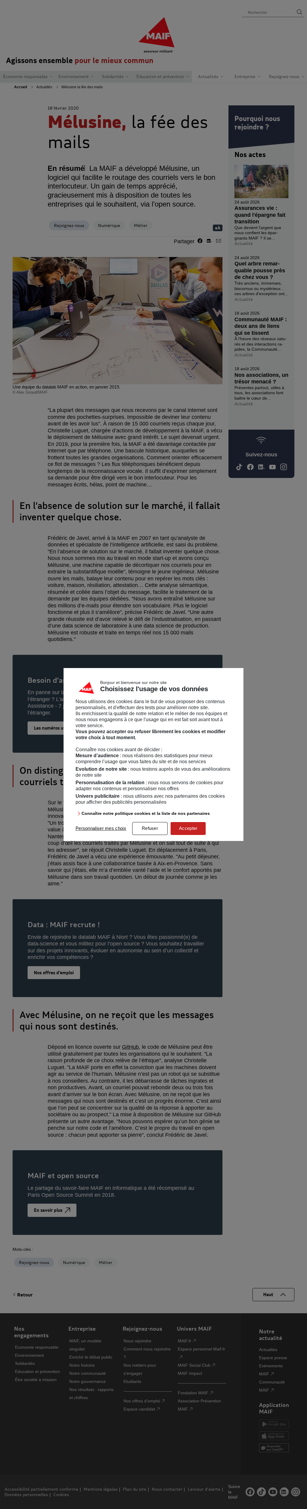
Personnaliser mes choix (101, 828)
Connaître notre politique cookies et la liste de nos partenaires (146, 813)
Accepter (188, 828)
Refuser (150, 828)
